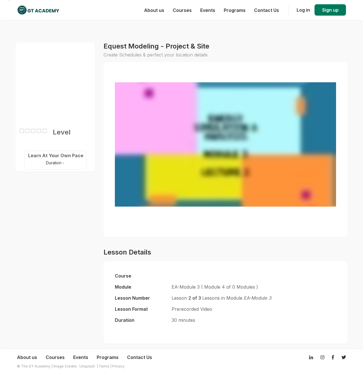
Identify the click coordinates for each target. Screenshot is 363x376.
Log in (303, 10)
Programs (108, 357)
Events (80, 357)
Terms (104, 366)
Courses (55, 357)
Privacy (118, 366)
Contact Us (139, 357)
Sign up (330, 10)
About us (27, 357)
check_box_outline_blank (22, 131)
